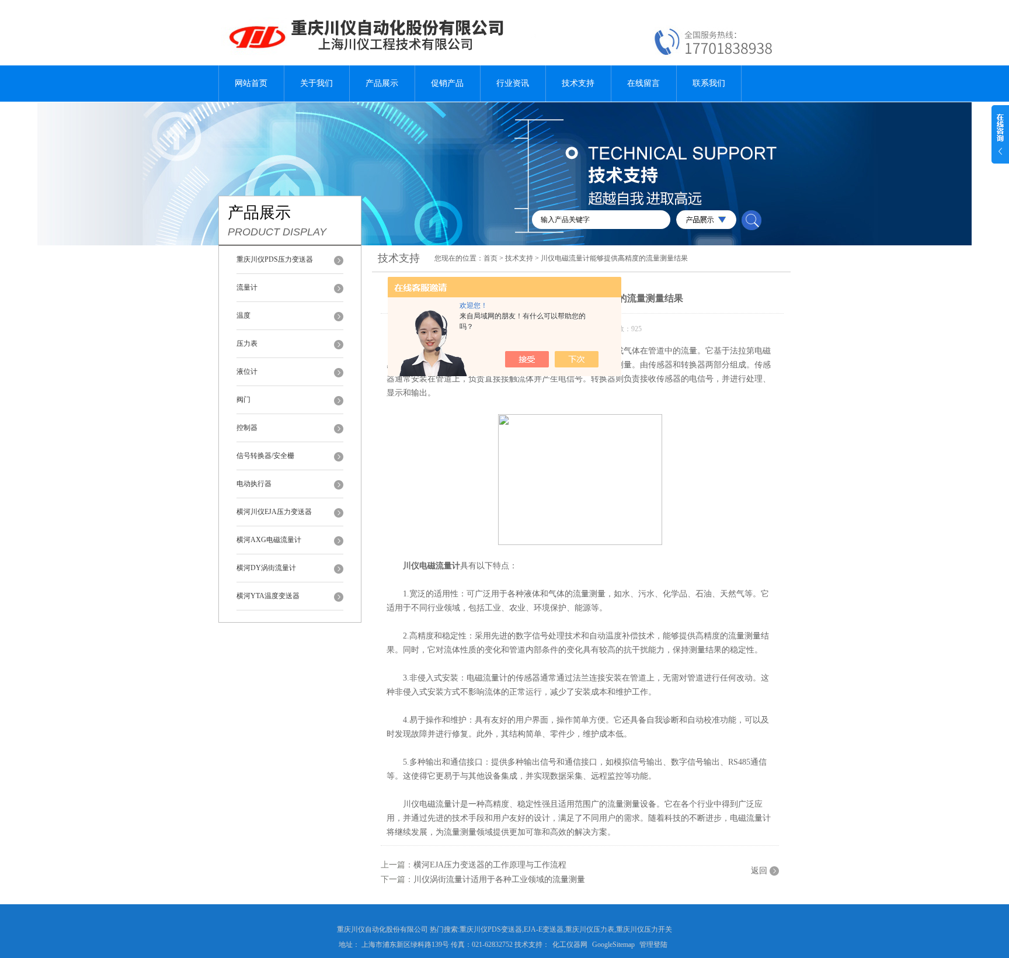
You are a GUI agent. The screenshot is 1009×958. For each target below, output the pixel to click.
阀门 (243, 399)
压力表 (247, 343)
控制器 (247, 428)
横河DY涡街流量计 (266, 568)
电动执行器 (254, 484)
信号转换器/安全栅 (265, 456)
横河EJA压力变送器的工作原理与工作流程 (489, 864)
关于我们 (316, 83)
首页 (490, 258)
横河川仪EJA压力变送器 (274, 512)
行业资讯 (512, 83)
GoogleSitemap (613, 944)
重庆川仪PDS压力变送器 (274, 259)
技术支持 (578, 83)
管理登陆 (653, 944)
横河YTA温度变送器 (268, 596)
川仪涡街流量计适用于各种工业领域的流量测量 (499, 879)
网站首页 (251, 83)
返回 (759, 870)
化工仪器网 (569, 944)
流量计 (247, 287)
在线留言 (643, 83)
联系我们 (709, 83)
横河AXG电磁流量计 (268, 540)
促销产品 (447, 83)
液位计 (247, 371)
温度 (243, 315)
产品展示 (382, 83)
